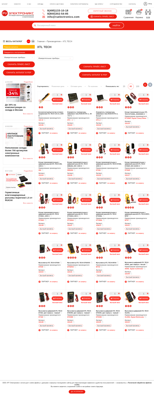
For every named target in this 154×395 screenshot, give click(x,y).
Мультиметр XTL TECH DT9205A (78, 263)
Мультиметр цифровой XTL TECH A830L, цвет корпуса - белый (136, 263)
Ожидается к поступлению (14, 52)
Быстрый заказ (57, 104)
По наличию (93, 86)
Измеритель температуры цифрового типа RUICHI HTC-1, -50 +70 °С (79, 114)
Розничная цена (58, 86)
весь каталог (14, 41)
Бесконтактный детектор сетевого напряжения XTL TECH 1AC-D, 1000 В (51, 114)
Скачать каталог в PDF (18, 73)
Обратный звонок (102, 11)
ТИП (33, 41)
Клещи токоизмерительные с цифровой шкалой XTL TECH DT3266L (106, 214)
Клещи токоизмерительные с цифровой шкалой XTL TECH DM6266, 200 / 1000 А (77, 164)
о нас (29, 4)
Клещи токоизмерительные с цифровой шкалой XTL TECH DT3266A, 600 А (77, 214)
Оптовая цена (76, 86)
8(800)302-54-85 (57, 13)
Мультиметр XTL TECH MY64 (106, 263)
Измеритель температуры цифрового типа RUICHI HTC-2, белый (107, 114)
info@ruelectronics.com (63, 16)
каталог (5, 4)
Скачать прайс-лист (103, 16)
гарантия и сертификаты (79, 4)
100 (137, 86)
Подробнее (28, 82)
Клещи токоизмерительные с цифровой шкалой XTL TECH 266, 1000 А (50, 164)
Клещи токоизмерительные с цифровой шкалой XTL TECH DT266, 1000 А (109, 164)
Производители (54, 41)
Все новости (28, 114)
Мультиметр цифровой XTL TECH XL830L (136, 312)
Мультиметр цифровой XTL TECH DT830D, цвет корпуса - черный (108, 312)
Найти (116, 25)
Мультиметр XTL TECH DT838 (48, 263)
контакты (132, 4)
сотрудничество (116, 4)
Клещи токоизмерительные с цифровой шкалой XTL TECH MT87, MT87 (137, 214)
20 (124, 86)
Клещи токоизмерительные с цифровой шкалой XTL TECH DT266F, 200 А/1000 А (135, 164)
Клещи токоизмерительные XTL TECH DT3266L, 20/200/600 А (136, 113)
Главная (41, 41)
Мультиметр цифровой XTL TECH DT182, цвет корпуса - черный (50, 312)
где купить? (99, 4)
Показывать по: (112, 86)
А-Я (28, 41)
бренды (40, 4)
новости (17, 4)
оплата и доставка (57, 4)
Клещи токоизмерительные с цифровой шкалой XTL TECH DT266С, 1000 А (48, 214)
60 (131, 86)
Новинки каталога (11, 47)
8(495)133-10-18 (57, 10)
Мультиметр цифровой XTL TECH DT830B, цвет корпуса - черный (79, 312)
